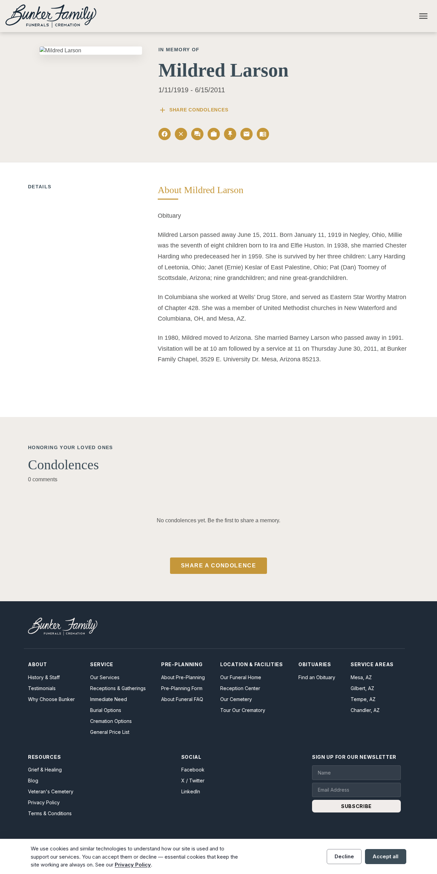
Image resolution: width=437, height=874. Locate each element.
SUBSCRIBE (356, 806)
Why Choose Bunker (51, 699)
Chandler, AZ (365, 710)
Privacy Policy (44, 802)
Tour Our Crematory (242, 710)
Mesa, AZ (361, 677)
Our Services (104, 677)
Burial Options (105, 710)
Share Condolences (193, 110)
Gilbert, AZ (362, 688)
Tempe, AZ (363, 699)
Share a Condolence (218, 565)
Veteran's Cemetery (50, 791)
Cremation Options (111, 721)
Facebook (193, 769)
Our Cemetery (236, 699)
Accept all (385, 856)
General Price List (109, 732)
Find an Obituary (316, 677)
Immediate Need (108, 699)
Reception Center (240, 688)
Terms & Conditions (50, 813)
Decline (344, 856)
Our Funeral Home (240, 677)
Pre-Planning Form (181, 688)
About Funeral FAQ (182, 699)
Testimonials (42, 688)
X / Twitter (193, 780)
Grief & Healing (45, 769)
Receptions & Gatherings (118, 688)
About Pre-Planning (183, 677)
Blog (33, 780)
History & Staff (44, 677)
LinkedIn (190, 791)
